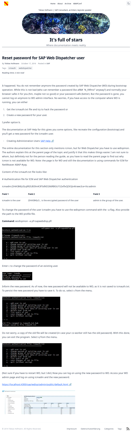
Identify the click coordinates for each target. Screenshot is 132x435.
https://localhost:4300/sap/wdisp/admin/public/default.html (37, 384)
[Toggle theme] (128, 3)
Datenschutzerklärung (90, 429)
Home (52, 3)
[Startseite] (6, 4)
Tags (120, 429)
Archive (68, 3)
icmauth (12, 68)
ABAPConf (77, 3)
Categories (109, 429)
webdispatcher (25, 68)
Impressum (72, 429)
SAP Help (47, 140)
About (60, 3)
